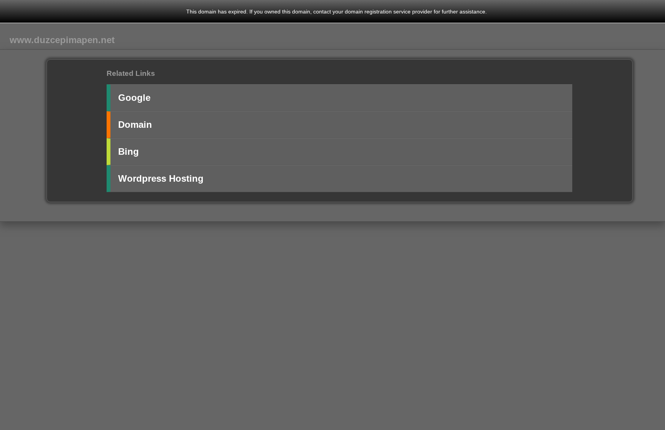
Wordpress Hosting (161, 178)
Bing (128, 151)
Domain (135, 124)
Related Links (131, 73)
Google (134, 97)
